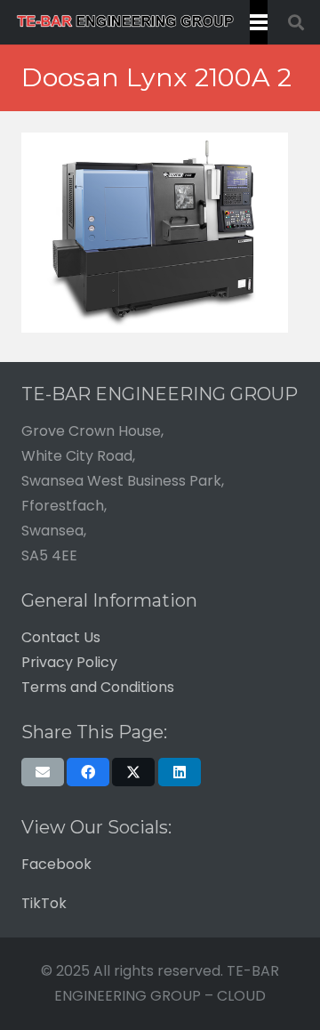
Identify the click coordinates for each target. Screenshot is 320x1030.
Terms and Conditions (97, 687)
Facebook (56, 864)
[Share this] (88, 772)
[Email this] (42, 772)
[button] (296, 22)
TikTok (44, 903)
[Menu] (258, 22)
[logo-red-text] (125, 22)
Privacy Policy (69, 662)
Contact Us (60, 637)
